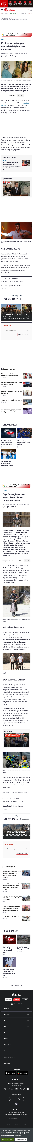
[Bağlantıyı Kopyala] (6, 56)
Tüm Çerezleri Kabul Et (7, 1139)
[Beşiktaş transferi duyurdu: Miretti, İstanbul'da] (27, 395)
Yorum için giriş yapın (23, 334)
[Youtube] (16, 1089)
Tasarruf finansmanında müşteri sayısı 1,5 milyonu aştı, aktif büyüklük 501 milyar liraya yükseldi (12, 886)
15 (21, 318)
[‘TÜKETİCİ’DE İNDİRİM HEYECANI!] (27, 404)
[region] (16, 1135)
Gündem (6, 1008)
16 (23, 318)
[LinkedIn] (13, 299)
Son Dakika (10, 1124)
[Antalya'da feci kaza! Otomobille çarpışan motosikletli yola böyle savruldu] (27, 413)
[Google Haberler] (24, 299)
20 (28, 318)
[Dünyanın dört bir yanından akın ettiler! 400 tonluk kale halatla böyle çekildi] (26, 900)
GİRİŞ (28, 10)
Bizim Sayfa (7, 1045)
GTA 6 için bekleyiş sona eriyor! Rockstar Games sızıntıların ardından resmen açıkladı (12, 908)
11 (16, 318)
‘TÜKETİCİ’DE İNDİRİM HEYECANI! (11, 400)
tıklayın (21, 1100)
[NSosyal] (17, 299)
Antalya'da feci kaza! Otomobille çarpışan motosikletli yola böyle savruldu (11, 411)
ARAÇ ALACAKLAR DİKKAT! (11, 916)
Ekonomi (6, 1015)
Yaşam (6, 1033)
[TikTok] (24, 1089)
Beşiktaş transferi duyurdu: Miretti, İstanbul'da (11, 392)
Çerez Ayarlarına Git (21, 1139)
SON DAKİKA (5, 13)
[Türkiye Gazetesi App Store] (10, 1073)
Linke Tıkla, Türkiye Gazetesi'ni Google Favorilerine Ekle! (16, 34)
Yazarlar (6, 1051)
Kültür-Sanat (8, 1039)
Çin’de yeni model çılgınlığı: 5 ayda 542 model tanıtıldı (11, 383)
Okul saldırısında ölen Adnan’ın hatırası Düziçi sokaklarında (10, 374)
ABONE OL (16, 999)
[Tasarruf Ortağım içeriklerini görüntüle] (14, 13)
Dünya (6, 1027)
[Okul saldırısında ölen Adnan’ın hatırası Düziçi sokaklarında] (27, 378)
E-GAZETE (8, 999)
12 (17, 318)
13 (19, 318)
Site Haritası (18, 1124)
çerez (29, 1130)
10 (15, 318)
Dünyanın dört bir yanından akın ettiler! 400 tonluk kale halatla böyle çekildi (12, 898)
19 (27, 318)
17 (24, 318)
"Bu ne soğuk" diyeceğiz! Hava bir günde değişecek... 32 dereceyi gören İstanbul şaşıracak (12, 874)
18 (26, 835)
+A (22, 95)
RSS (25, 1124)
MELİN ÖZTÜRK (9, 792)
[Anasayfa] (16, 994)
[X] (5, 299)
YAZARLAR (23, 13)
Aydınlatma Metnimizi (7, 1135)
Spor (5, 1021)
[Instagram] (20, 1089)
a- (18, 95)
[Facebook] (6, 278)
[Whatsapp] (2, 56)
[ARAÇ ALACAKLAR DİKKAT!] (26, 921)
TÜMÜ (16, 837)
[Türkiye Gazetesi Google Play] (22, 1073)
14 (20, 318)
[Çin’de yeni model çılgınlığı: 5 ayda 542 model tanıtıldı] (27, 387)
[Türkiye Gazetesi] (9, 11)
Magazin (3, 39)
